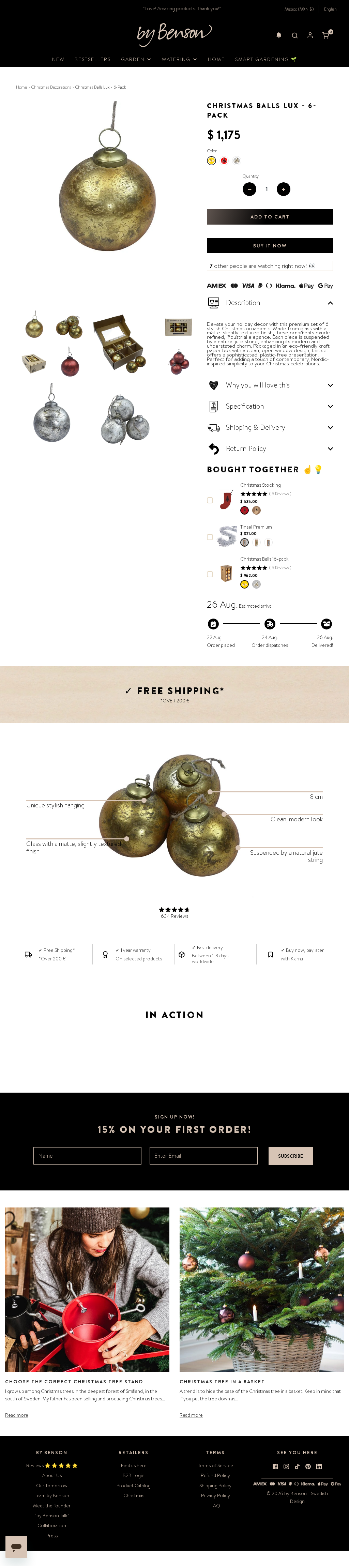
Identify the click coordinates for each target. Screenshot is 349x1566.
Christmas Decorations (51, 87)
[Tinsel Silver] (244, 542)
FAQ (215, 1505)
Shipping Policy (215, 1485)
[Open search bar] (295, 35)
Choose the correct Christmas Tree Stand (74, 1381)
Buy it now (270, 245)
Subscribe (290, 1156)
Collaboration (51, 1525)
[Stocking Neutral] (256, 510)
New (58, 59)
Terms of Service (215, 1465)
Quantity (251, 176)
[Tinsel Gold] (256, 542)
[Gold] (244, 584)
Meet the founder (52, 1505)
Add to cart (270, 216)
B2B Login (134, 1475)
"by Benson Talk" (52, 1515)
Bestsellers (93, 59)
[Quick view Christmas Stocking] (226, 499)
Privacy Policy (215, 1495)
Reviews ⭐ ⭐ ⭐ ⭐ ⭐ (52, 1465)
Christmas (133, 1495)
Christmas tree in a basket (222, 1381)
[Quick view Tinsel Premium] (226, 536)
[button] (279, 35)
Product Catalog (134, 1485)
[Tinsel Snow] (268, 542)
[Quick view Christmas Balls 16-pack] (226, 573)
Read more (16, 1415)
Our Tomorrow (51, 1485)
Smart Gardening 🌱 (266, 59)
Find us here (134, 1465)
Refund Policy (215, 1475)
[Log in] (310, 35)
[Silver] (256, 584)
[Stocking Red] (244, 510)
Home (216, 59)
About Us (52, 1475)
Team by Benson (52, 1495)
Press (52, 1535)
